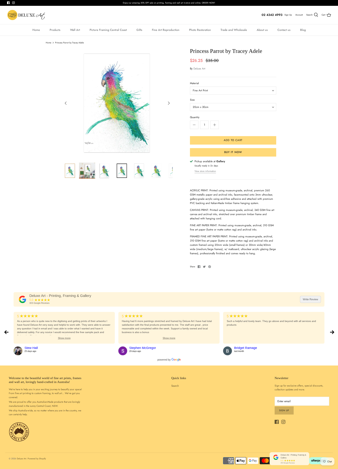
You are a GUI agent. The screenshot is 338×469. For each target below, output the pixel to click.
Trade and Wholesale (234, 30)
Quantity (194, 117)
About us (262, 30)
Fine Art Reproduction (165, 30)
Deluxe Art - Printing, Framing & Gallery (60, 296)
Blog (303, 30)
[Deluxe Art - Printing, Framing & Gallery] (22, 299)
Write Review (310, 299)
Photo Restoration (200, 30)
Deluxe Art (199, 69)
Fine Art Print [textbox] (200, 90)
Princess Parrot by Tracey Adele (69, 42)
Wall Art (75, 30)
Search (175, 386)
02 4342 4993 (272, 15)
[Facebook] (8, 2)
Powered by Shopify (37, 458)
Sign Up (288, 14)
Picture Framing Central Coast (108, 30)
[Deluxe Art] (27, 15)
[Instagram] (13, 2)
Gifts (139, 30)
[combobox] (233, 91)
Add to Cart (233, 140)
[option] (117, 103)
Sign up (284, 410)
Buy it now (233, 152)
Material (194, 83)
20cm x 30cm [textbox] (200, 107)
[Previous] (66, 103)
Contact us (283, 30)
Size (192, 100)
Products (55, 30)
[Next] (169, 103)
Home (36, 30)
